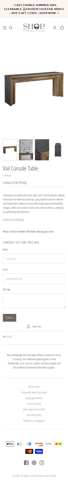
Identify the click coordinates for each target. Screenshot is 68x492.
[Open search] (11, 28)
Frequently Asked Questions (34, 392)
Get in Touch (34, 387)
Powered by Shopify (47, 475)
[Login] (55, 28)
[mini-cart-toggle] (62, 28)
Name (5, 249)
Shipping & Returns (34, 398)
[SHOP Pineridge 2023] (5, 28)
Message (7, 289)
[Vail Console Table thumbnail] (10, 150)
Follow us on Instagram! (34, 420)
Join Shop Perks (34, 415)
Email (5, 269)
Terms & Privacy (34, 403)
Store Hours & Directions (34, 409)
